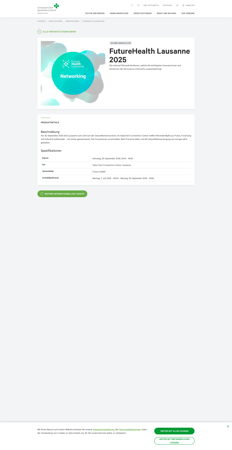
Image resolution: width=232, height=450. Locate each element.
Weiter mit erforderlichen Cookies (174, 441)
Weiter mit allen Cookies (174, 431)
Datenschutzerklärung (103, 429)
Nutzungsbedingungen (130, 429)
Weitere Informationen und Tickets (64, 193)
